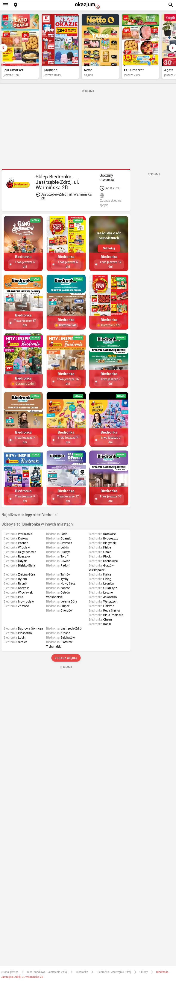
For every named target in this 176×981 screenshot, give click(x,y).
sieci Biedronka (30, 515)
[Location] (16, 5)
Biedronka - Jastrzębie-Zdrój (114, 971)
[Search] (171, 5)
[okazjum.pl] (88, 5)
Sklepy (144, 971)
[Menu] (5, 5)
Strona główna (9, 971)
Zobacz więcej (66, 658)
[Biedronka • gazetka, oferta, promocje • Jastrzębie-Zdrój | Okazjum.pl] (18, 182)
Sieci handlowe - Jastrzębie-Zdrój (47, 971)
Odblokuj (109, 248)
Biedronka (82, 971)
